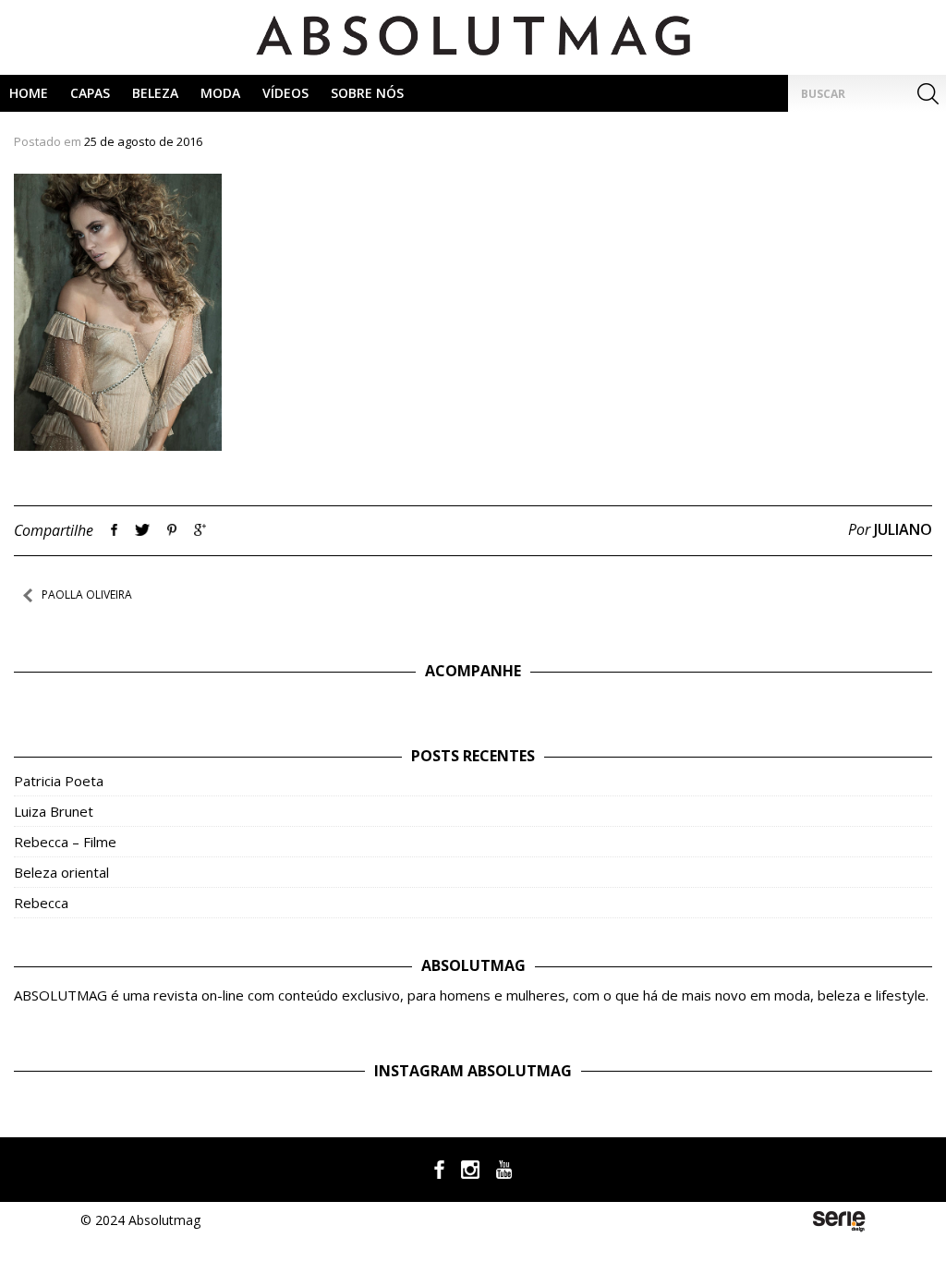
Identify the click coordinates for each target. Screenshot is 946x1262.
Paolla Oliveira (87, 594)
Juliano (903, 529)
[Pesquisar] (927, 93)
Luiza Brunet (53, 811)
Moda (220, 93)
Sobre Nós (367, 93)
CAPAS (90, 93)
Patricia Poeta (58, 780)
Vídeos (285, 93)
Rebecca (41, 902)
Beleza (155, 93)
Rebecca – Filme (65, 841)
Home (28, 93)
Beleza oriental (61, 872)
